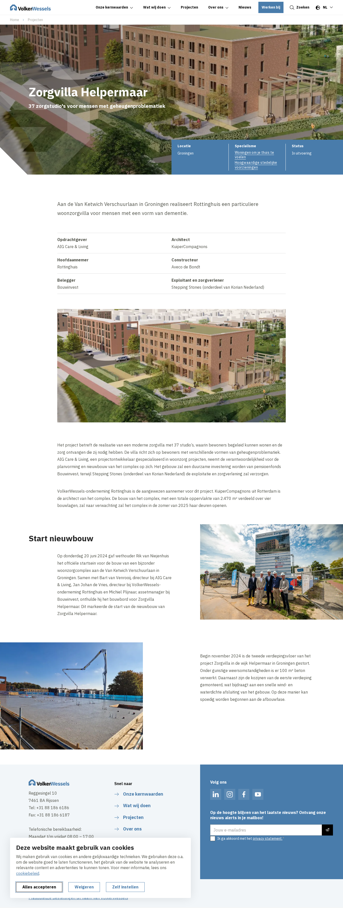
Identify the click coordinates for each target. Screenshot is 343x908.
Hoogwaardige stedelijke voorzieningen (256, 164)
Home (14, 20)
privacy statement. (267, 838)
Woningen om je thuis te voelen (254, 154)
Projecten (35, 20)
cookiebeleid (27, 873)
